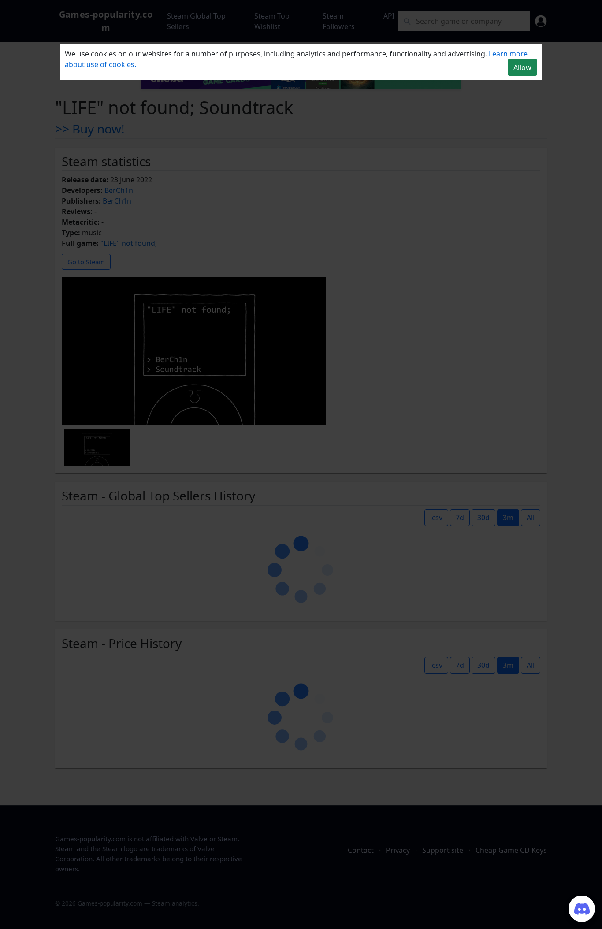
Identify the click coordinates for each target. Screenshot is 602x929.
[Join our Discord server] (582, 909)
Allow (522, 67)
